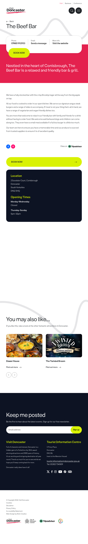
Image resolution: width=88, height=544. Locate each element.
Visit (61, 3)
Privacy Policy (11, 508)
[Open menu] (79, 10)
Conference (78, 3)
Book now (19, 53)
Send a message (39, 43)
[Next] (14, 374)
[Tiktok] (66, 471)
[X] (49, 471)
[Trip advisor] (71, 471)
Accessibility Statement (14, 511)
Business (68, 3)
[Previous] (8, 374)
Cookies (9, 503)
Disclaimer (10, 506)
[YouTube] (61, 471)
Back (12, 21)
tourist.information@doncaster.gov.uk (63, 461)
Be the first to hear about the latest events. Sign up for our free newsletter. (38, 421)
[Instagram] (13, 146)
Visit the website (60, 43)
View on (64, 146)
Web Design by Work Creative (16, 514)
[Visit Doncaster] (16, 10)
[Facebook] (8, 146)
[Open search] (72, 10)
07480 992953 (18, 43)
